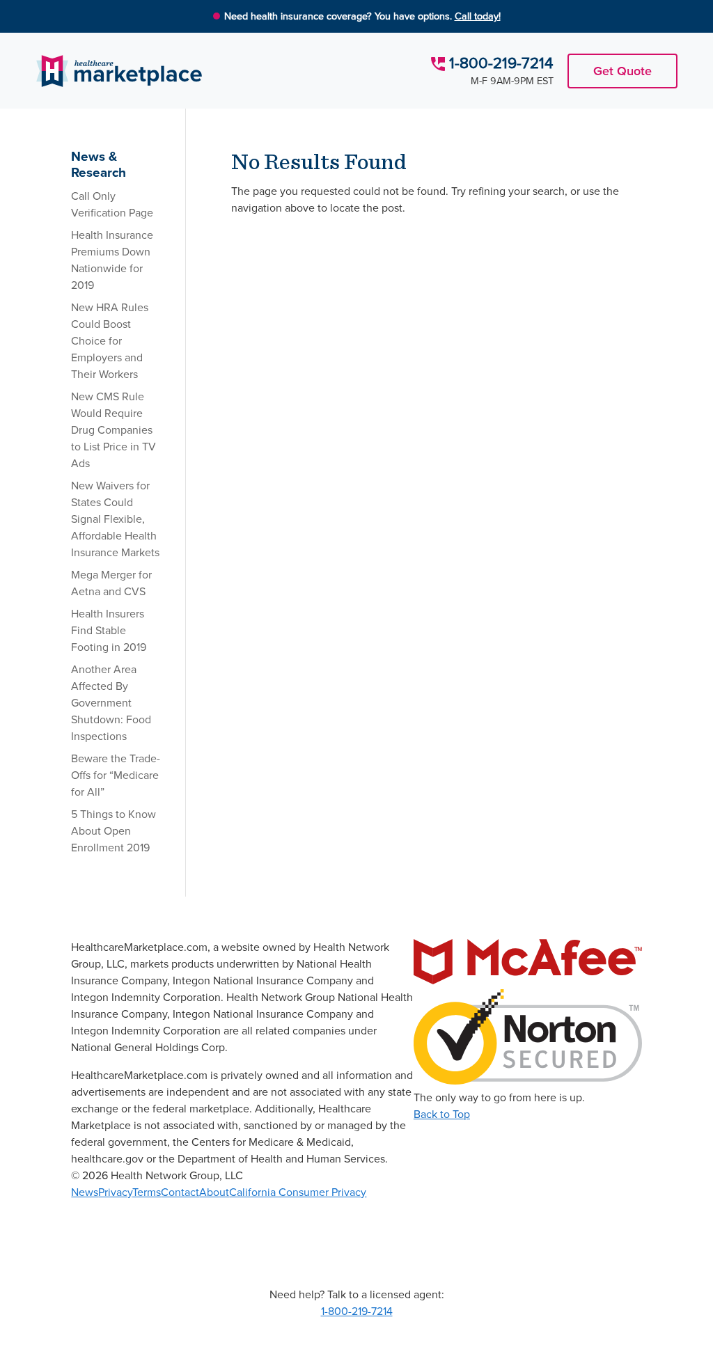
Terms (146, 1192)
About (214, 1192)
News (84, 1192)
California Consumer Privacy (297, 1192)
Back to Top (442, 1114)
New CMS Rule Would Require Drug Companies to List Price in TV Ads (113, 429)
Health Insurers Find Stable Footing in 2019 (108, 630)
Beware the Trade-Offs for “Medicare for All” (115, 775)
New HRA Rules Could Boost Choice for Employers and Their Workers (109, 340)
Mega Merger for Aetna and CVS (111, 583)
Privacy (115, 1192)
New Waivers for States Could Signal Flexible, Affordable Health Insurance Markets (115, 519)
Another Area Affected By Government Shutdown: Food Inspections (111, 702)
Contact (180, 1192)
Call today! (478, 16)
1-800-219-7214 (501, 63)
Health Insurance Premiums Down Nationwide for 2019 (112, 260)
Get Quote (622, 71)
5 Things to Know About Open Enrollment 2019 (113, 831)
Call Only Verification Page (112, 204)
